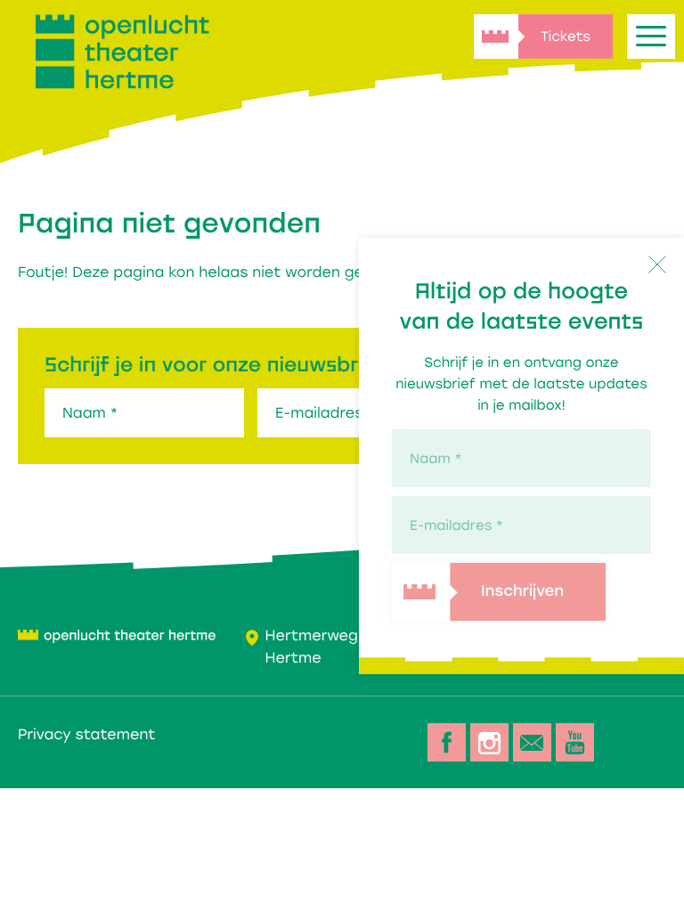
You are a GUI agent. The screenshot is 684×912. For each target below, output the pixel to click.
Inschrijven (522, 592)
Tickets (565, 36)
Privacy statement (86, 734)
